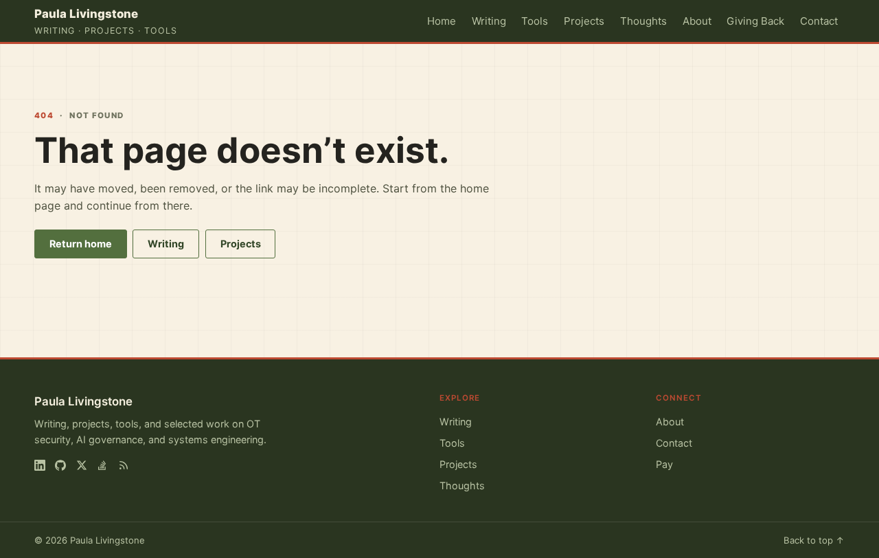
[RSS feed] (123, 465)
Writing (489, 20)
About (697, 20)
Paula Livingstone (83, 401)
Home (441, 20)
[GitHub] (60, 465)
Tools (534, 20)
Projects (584, 20)
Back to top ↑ (814, 540)
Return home (80, 243)
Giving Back (755, 20)
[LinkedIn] (39, 465)
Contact (819, 20)
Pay (664, 464)
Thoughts (643, 20)
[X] (81, 465)
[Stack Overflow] (102, 465)
